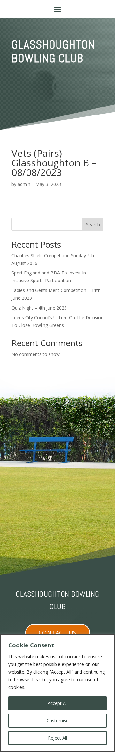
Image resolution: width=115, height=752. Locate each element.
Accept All (58, 703)
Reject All (57, 738)
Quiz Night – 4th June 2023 (39, 308)
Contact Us (58, 633)
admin (24, 184)
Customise (58, 720)
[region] (57, 693)
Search (93, 224)
